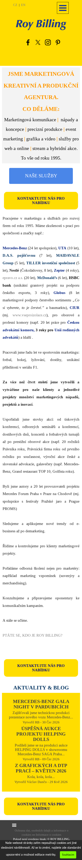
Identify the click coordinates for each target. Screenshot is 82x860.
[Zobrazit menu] (63, 8)
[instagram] (48, 42)
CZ (15, 5)
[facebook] (28, 42)
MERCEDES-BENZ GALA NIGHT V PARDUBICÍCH (41, 704)
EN (23, 5)
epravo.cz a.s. (13, 278)
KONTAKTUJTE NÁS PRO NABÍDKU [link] (41, 200)
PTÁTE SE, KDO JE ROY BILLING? (32, 635)
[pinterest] (58, 42)
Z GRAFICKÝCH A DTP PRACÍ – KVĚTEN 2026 (41, 768)
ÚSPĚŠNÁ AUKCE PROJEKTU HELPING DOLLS (41, 734)
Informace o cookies (48, 834)
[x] (38, 42)
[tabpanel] (23, 5)
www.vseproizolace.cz (29, 315)
